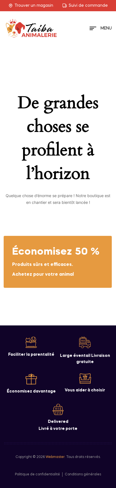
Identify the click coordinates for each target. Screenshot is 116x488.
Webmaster (55, 457)
